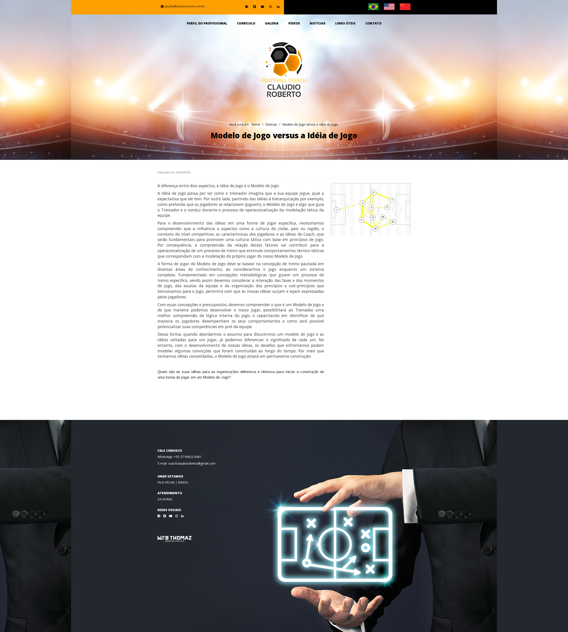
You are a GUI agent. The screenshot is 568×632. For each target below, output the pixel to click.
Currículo (246, 23)
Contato (373, 23)
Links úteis (345, 23)
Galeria (271, 23)
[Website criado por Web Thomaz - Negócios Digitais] (174, 540)
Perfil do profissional (207, 23)
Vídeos (294, 23)
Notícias (317, 23)
